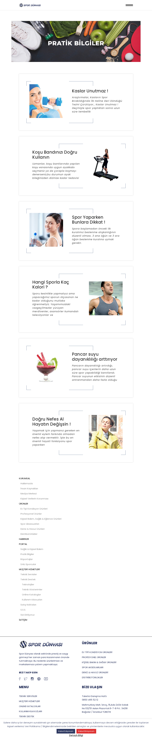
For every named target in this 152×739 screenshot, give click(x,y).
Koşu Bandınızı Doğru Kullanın (54, 154)
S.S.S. (23, 609)
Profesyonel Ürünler (31, 513)
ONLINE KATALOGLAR (30, 706)
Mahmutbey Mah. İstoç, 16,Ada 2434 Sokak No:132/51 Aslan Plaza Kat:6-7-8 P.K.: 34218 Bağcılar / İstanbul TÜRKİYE (105, 708)
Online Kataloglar (31, 594)
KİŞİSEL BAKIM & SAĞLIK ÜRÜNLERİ (99, 662)
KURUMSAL (24, 478)
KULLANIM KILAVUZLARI (30, 711)
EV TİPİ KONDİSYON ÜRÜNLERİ (97, 652)
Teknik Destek (27, 579)
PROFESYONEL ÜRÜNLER (94, 657)
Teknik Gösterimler (32, 589)
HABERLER (24, 539)
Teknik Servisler (28, 574)
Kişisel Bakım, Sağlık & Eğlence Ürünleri (40, 518)
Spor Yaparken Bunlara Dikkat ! (88, 219)
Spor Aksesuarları (29, 523)
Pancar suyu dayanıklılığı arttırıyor (94, 356)
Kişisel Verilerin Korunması (34, 498)
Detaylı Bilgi (76, 735)
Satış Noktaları (28, 604)
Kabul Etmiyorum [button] (86, 731)
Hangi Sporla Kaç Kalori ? (50, 284)
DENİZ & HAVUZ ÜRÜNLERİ (95, 672)
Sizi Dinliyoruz (27, 614)
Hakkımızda (26, 483)
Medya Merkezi (28, 493)
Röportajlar (26, 559)
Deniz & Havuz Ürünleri (32, 528)
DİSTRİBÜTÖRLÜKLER (92, 677)
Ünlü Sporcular (28, 564)
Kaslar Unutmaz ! (90, 91)
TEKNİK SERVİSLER (28, 696)
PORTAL (23, 544)
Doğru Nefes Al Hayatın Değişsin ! (51, 421)
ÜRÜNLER (23, 503)
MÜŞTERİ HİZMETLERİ (29, 569)
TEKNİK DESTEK (26, 716)
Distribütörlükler (28, 533)
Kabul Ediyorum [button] (65, 731)
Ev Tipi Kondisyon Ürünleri (34, 508)
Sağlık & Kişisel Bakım (31, 549)
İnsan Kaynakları (29, 488)
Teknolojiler (28, 584)
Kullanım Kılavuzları (32, 599)
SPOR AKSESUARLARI (92, 667)
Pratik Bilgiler (27, 554)
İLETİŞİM (23, 619)
